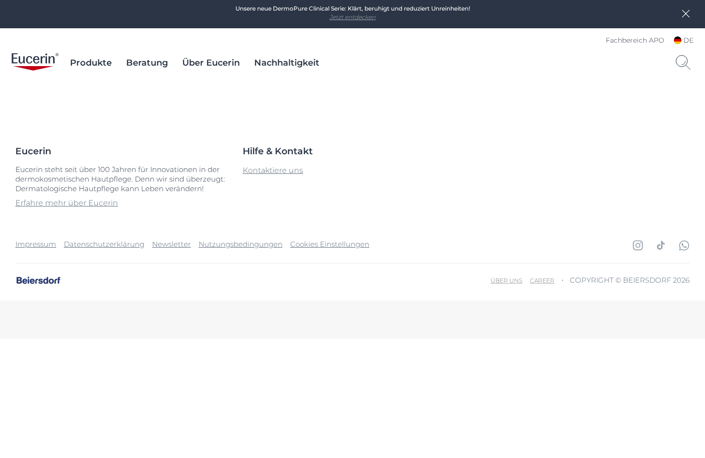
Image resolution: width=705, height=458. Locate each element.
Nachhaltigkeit (286, 62)
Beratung (147, 62)
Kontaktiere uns (273, 170)
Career (542, 280)
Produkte (91, 62)
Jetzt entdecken (352, 17)
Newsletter (171, 244)
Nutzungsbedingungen (240, 244)
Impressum (35, 244)
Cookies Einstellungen (329, 244)
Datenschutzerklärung (104, 244)
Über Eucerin (211, 62)
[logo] (35, 62)
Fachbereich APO (635, 40)
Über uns (506, 280)
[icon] (638, 245)
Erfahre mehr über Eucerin (66, 202)
